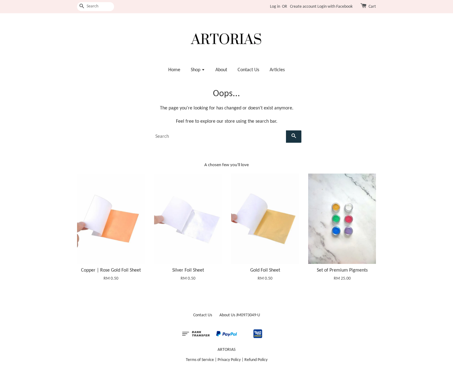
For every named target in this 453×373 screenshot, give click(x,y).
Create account (303, 6)
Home (174, 70)
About (221, 70)
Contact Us (248, 70)
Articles (277, 70)
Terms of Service (200, 360)
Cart (372, 6)
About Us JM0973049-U (239, 315)
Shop (196, 70)
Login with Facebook (335, 6)
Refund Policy (255, 360)
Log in (275, 6)
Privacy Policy (229, 360)
